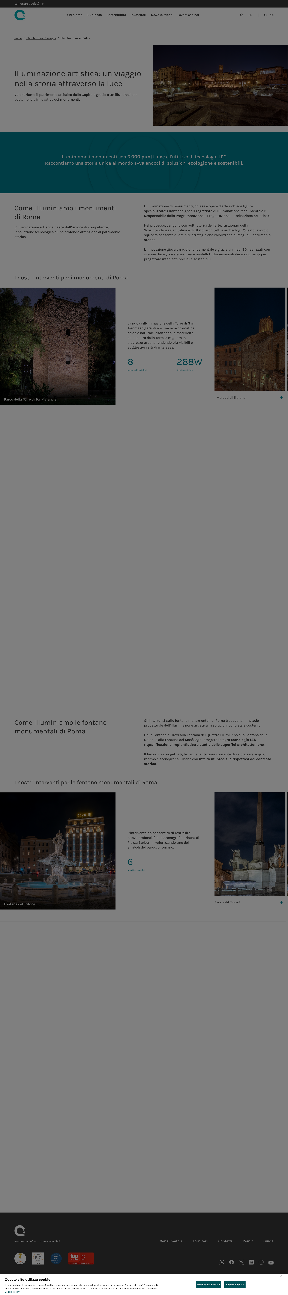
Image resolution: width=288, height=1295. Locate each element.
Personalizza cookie (208, 1284)
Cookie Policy (12, 1291)
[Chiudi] (281, 1276)
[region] (144, 1284)
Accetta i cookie (235, 1284)
